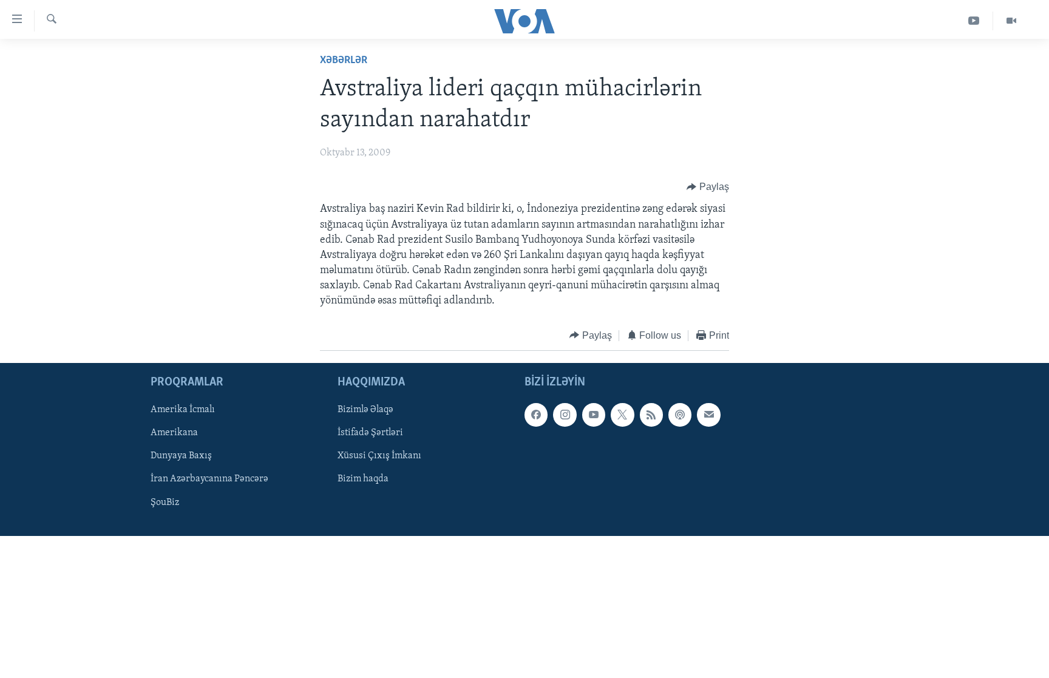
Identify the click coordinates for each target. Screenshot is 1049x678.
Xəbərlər (343, 60)
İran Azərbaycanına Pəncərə (209, 479)
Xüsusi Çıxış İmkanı (379, 456)
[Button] (708, 187)
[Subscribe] (708, 415)
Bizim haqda (363, 479)
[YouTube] (974, 21)
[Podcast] (679, 415)
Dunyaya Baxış (181, 456)
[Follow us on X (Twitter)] (622, 415)
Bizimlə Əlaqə (365, 410)
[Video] (1011, 21)
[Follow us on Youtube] (593, 415)
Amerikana (174, 433)
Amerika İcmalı (183, 410)
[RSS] (651, 415)
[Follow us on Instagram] (564, 415)
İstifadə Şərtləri (370, 433)
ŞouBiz (165, 502)
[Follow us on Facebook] (536, 415)
